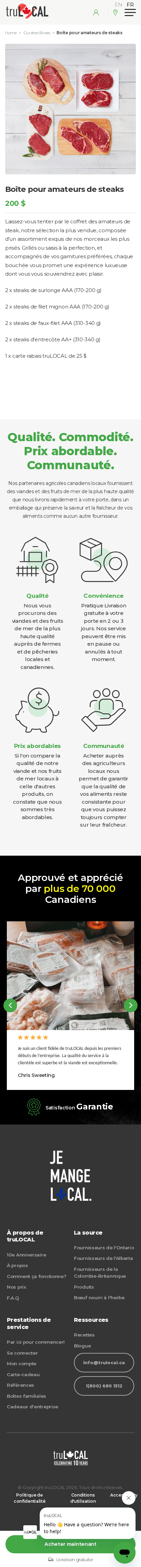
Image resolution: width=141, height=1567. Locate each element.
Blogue (82, 1345)
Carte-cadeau (23, 1374)
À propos (17, 1265)
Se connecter (22, 1353)
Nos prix (16, 1287)
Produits (84, 1287)
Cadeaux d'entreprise (32, 1406)
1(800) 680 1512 (104, 1385)
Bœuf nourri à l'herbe (99, 1297)
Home (11, 32)
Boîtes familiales (26, 1396)
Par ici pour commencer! (36, 1342)
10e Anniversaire (26, 1254)
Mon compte (21, 1363)
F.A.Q (13, 1298)
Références (20, 1385)
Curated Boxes (36, 32)
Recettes (84, 1335)
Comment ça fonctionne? (36, 1276)
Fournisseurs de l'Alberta (103, 1258)
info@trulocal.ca (104, 1362)
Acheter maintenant (70, 1544)
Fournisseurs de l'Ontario (104, 1247)
